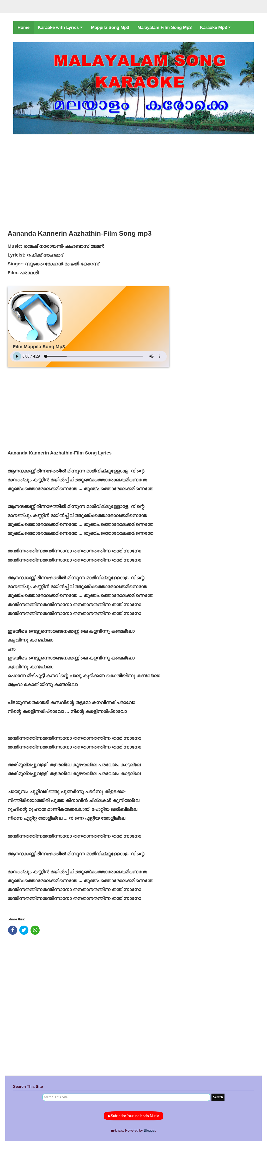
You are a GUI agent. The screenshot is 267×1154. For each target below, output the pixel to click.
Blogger (149, 1130)
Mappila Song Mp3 (110, 27)
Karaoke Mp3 (214, 27)
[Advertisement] (133, 180)
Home (23, 27)
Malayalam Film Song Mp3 (164, 27)
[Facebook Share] (12, 930)
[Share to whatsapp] (35, 930)
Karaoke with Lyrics (59, 27)
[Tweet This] (23, 930)
